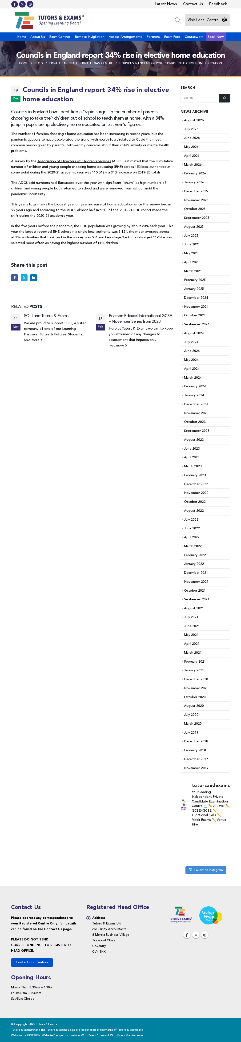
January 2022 (194, 564)
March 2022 (193, 546)
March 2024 (193, 377)
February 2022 (195, 555)
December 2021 (196, 572)
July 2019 (191, 732)
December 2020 (196, 679)
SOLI (68, 323)
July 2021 (191, 617)
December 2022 (196, 484)
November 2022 (196, 493)
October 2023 (195, 422)
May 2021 (191, 635)
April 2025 (192, 262)
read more (32, 340)
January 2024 (194, 395)
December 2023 (196, 404)
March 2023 (193, 466)
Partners (153, 37)
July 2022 (191, 519)
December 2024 (196, 297)
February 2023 (195, 475)
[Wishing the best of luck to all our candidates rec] (222, 847)
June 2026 (192, 138)
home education (80, 134)
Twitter (24, 277)
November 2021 (196, 581)
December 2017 (196, 759)
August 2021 (194, 608)
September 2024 (196, 324)
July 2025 (191, 235)
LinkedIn (33, 277)
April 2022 (192, 537)
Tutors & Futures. (53, 334)
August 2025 (194, 226)
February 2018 (195, 750)
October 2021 (195, 590)
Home (21, 37)
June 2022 (192, 528)
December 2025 (196, 191)
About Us (37, 37)
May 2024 (191, 360)
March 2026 (193, 164)
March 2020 (193, 723)
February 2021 (195, 661)
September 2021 (196, 599)
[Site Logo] (48, 20)
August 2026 (194, 120)
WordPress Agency (94, 1035)
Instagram (204, 934)
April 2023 (192, 457)
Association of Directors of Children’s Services (74, 161)
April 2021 (192, 643)
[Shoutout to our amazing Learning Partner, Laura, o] (188, 847)
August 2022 (194, 510)
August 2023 (194, 439)
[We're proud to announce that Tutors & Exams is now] (188, 858)
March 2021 (193, 652)
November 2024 (196, 306)
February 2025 (195, 280)
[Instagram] (30, 4)
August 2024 (194, 333)
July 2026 (191, 129)
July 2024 (191, 342)
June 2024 (192, 351)
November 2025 (196, 200)
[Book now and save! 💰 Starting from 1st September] (188, 837)
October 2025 (195, 209)
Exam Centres (60, 37)
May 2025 (191, 253)
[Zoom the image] (180, 909)
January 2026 (194, 182)
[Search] (224, 98)
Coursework (194, 37)
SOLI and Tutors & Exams (46, 316)
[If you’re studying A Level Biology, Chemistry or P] (222, 837)
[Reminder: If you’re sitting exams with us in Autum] (222, 858)
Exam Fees (172, 37)
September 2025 (196, 218)
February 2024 (195, 386)
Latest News (166, 4)
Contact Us (193, 4)
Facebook (14, 277)
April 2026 (192, 155)
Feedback (218, 4)
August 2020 (194, 706)
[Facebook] (14, 4)
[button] (177, 20)
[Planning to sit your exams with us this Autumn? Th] (205, 837)
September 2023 (196, 431)
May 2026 (191, 147)
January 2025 (194, 289)
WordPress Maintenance (126, 1035)
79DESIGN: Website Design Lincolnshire (53, 1035)
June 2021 (192, 626)
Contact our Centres (32, 962)
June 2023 (192, 448)
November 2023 (196, 413)
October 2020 (195, 697)
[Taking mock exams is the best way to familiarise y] (205, 858)
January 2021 (194, 670)
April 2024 (192, 368)
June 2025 (192, 244)
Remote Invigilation (89, 37)
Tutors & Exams (134, 328)
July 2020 (191, 714)
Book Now (216, 37)
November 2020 (196, 688)
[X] (22, 4)
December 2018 (196, 741)
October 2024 (195, 315)
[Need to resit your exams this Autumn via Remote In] (205, 847)
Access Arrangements (125, 37)
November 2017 (196, 768)
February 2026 (195, 173)
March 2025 (193, 271)
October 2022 (195, 501)
